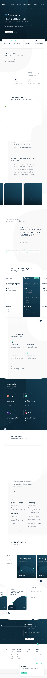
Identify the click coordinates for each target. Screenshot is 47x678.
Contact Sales (9, 32)
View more (9, 568)
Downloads (29, 654)
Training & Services (30, 651)
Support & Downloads (27, 4)
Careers (18, 658)
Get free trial (29, 638)
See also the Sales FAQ (36, 334)
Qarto (12, 656)
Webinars (28, 653)
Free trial (16, 32)
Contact (35, 4)
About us (19, 651)
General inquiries (39, 654)
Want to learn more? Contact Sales (19, 323)
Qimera (12, 653)
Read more (28, 669)
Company (19, 4)
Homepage (7, 649)
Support (37, 653)
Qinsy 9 (12, 651)
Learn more (9, 405)
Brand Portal (19, 653)
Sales (37, 651)
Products (12, 4)
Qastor (12, 658)
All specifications (17, 491)
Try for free (42, 4)
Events (18, 654)
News (18, 656)
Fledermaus (13, 654)
